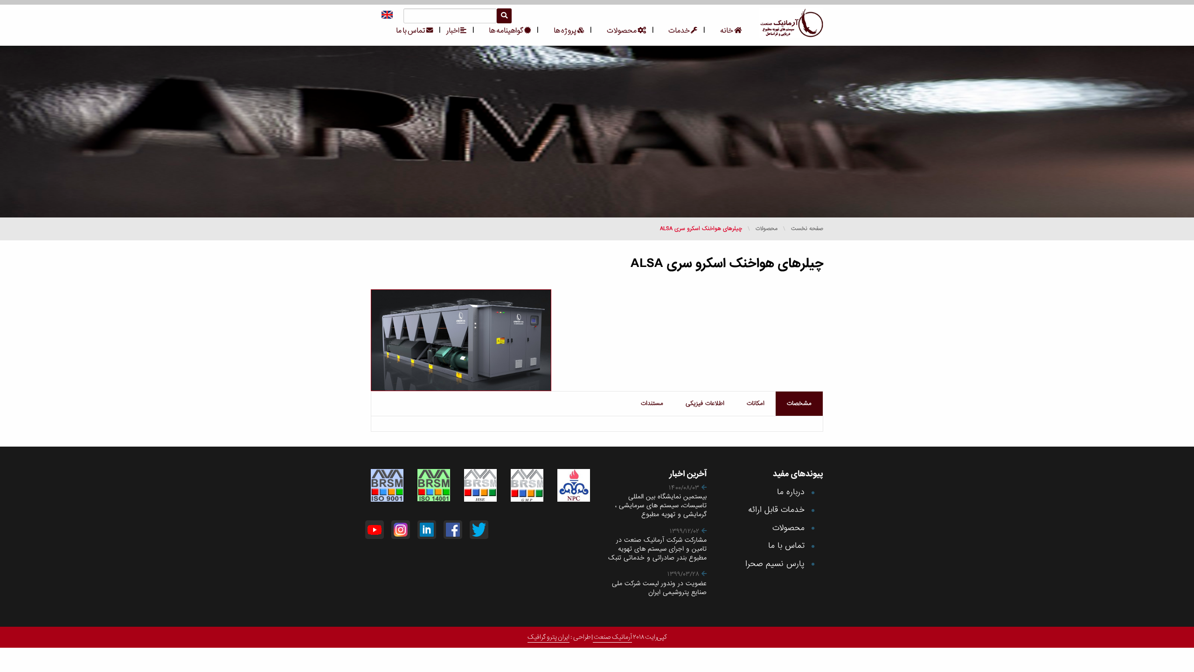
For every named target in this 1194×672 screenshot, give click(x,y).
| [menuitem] (704, 30)
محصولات (622, 30)
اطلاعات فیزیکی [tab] (705, 403)
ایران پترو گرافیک (548, 637)
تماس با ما (411, 30)
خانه (727, 30)
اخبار (453, 30)
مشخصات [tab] (799, 403)
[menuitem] (726, 30)
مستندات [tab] (652, 403)
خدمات (679, 30)
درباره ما (791, 492)
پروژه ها (565, 30)
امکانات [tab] (755, 403)
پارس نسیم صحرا (775, 564)
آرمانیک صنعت (612, 637)
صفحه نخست (807, 228)
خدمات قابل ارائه (776, 510)
